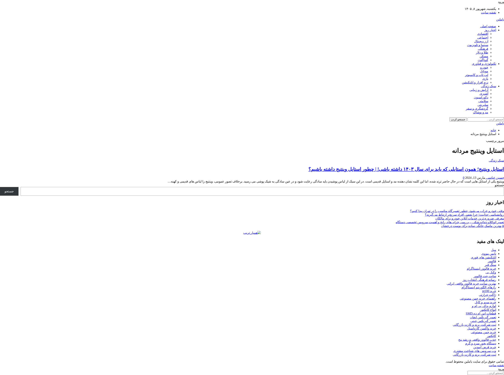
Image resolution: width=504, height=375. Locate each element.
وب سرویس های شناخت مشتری (474, 351)
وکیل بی (490, 272)
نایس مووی (488, 253)
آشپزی (484, 93)
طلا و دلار (482, 52)
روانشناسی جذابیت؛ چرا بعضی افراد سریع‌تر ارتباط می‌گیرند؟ (464, 214)
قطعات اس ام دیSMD (481, 313)
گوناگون (483, 60)
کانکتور (491, 336)
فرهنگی (483, 48)
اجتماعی (482, 37)
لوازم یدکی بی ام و (484, 306)
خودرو (484, 67)
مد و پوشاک (480, 112)
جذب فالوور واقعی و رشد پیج (477, 339)
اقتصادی (482, 33)
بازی (485, 78)
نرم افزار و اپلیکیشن (475, 82)
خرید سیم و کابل (485, 302)
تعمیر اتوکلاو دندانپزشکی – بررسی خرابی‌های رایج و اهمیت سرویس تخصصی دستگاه (450, 222)
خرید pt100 (489, 291)
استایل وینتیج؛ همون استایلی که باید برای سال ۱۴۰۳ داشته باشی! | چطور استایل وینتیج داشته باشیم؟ (406, 169)
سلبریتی (483, 104)
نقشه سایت (488, 12)
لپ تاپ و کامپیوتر (476, 75)
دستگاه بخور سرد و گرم (480, 343)
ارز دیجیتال (481, 41)
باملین (500, 19)
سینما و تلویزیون (477, 45)
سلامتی (483, 101)
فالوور (492, 261)
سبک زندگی (488, 86)
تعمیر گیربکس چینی (483, 321)
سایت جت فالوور (485, 276)
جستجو (499, 185)
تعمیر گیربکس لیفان (483, 317)
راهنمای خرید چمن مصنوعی (478, 298)
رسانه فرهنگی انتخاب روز (479, 279)
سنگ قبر (490, 265)
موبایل (484, 71)
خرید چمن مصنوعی (483, 332)
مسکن (484, 56)
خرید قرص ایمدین (484, 347)
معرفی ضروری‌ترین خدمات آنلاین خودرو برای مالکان (469, 218)
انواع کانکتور (488, 309)
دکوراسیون (481, 97)
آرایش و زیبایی (479, 90)
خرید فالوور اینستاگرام (481, 268)
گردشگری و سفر (477, 108)
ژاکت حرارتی (487, 294)
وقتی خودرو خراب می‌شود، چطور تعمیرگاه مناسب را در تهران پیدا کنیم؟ (457, 211)
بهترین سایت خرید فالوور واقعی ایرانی (471, 283)
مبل (493, 250)
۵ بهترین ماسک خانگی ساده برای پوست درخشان (472, 226)
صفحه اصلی (488, 26)
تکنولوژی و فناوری (484, 63)
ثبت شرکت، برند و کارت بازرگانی (474, 324)
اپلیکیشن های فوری (483, 257)
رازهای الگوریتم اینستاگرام (478, 287)
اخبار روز (490, 30)
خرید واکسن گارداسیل (481, 328)
